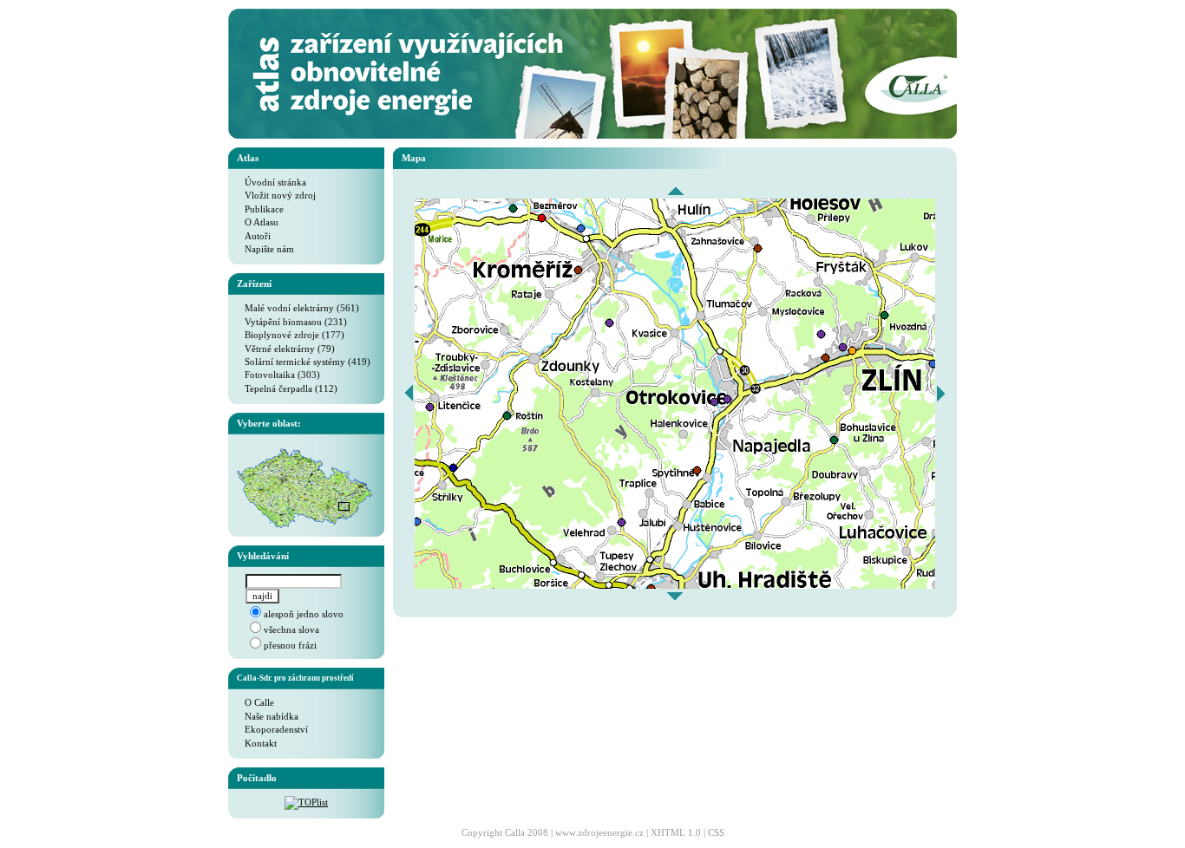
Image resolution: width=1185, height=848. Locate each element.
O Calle (255, 702)
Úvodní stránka (271, 182)
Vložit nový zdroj (276, 195)
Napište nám (265, 249)
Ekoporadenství (272, 729)
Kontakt (257, 743)
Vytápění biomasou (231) (292, 321)
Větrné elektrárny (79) (286, 348)
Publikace (260, 209)
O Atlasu (257, 222)
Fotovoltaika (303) (278, 374)
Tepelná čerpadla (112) (287, 388)
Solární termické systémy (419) (303, 361)
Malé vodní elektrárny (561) (298, 308)
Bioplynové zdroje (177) (290, 334)
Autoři (254, 236)
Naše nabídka (267, 716)
